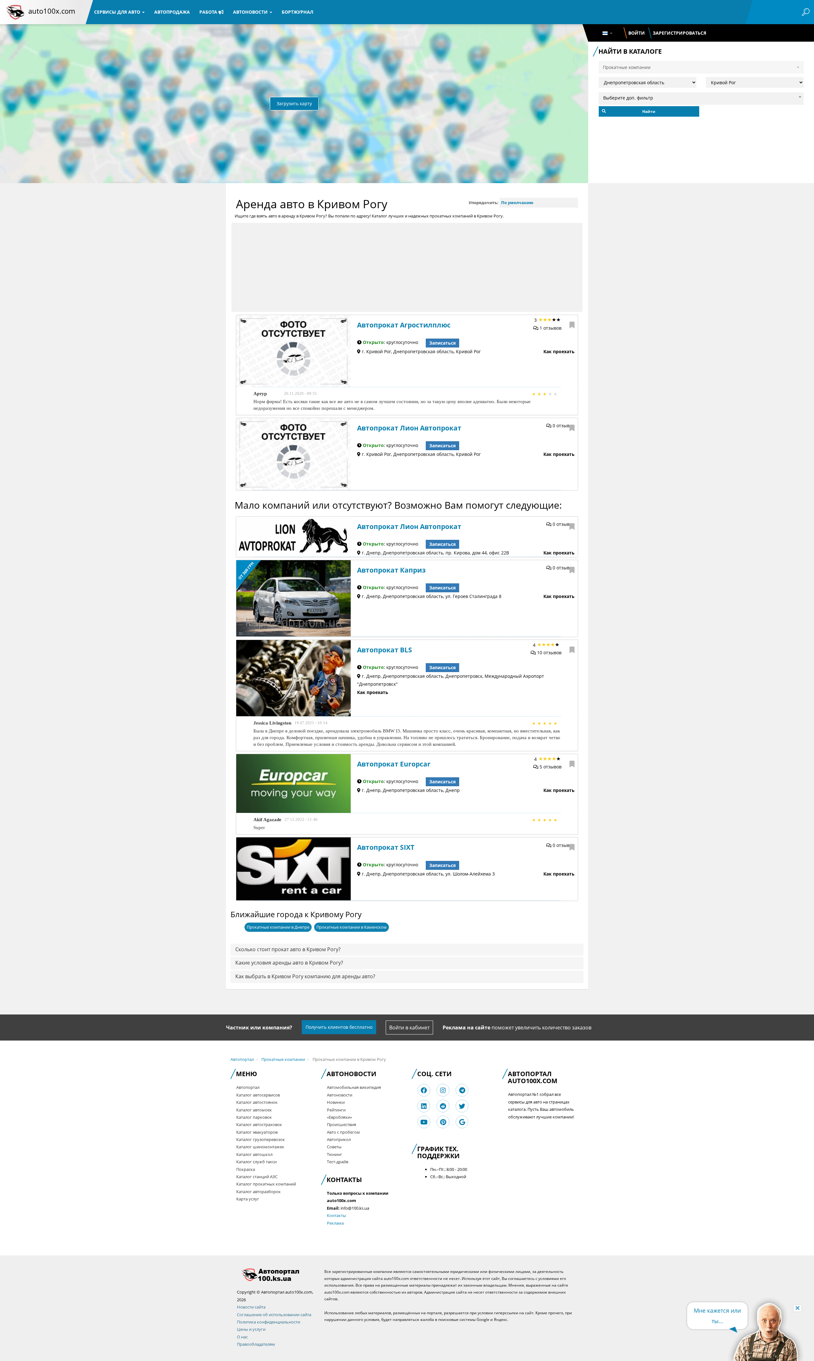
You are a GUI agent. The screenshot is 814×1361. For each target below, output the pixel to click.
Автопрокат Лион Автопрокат (409, 427)
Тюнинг (334, 1154)
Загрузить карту (294, 103)
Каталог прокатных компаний (266, 1184)
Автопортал (242, 1059)
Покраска (245, 1169)
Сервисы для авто (117, 12)
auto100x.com (51, 11)
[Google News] (462, 1122)
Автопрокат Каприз (391, 570)
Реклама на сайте (466, 1027)
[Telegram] (462, 1090)
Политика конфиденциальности (268, 1322)
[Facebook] (424, 1090)
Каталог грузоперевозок (260, 1139)
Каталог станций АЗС (257, 1176)
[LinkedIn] (424, 1106)
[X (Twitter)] (462, 1106)
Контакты (336, 1215)
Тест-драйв (337, 1162)
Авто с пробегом (343, 1132)
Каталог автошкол (254, 1154)
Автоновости (251, 12)
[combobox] (701, 97)
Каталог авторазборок (258, 1191)
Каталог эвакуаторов (257, 1132)
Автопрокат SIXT (385, 847)
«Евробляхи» (339, 1117)
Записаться (442, 343)
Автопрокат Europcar (394, 764)
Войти (636, 33)
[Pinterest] (443, 1122)
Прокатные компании (283, 1059)
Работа (208, 12)
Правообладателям (256, 1344)
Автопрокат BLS (384, 649)
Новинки (336, 1102)
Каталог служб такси (256, 1162)
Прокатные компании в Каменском (351, 927)
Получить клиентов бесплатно (339, 1027)
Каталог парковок (254, 1117)
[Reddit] (443, 1106)
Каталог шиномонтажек (260, 1147)
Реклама (335, 1223)
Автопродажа (172, 12)
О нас (242, 1337)
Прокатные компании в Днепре (278, 927)
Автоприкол (339, 1139)
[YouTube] (424, 1122)
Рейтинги (336, 1110)
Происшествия (341, 1124)
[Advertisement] (407, 267)
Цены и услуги (251, 1329)
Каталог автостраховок (259, 1124)
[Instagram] (443, 1090)
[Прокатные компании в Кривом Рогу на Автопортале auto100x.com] (276, 1274)
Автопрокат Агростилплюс (404, 324)
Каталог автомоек (254, 1110)
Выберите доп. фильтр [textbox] (628, 98)
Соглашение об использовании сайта (274, 1314)
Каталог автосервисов (258, 1095)
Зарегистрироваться (679, 33)
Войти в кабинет (409, 1027)
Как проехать (559, 351)
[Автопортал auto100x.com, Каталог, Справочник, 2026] (15, 12)
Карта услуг (247, 1199)
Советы (334, 1147)
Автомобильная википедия (354, 1087)
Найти (648, 111)
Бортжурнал (297, 12)
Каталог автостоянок (257, 1102)
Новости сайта (251, 1307)
